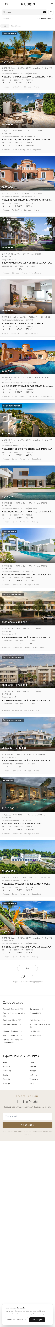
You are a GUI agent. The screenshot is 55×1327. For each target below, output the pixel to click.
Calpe (32, 1062)
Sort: (43, 19)
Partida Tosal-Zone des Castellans (13, 1041)
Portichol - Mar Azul (13, 1035)
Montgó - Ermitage (13, 1031)
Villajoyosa (34, 1079)
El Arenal (35, 1013)
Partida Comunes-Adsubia (14, 1014)
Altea (5, 1062)
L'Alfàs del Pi (8, 1071)
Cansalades (36, 1009)
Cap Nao (35, 1031)
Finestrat (6, 1066)
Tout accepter (37, 1320)
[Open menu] (51, 4)
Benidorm (33, 1066)
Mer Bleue (35, 1035)
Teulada (6, 1079)
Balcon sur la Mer (12, 1024)
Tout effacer (16, 26)
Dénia (5, 1075)
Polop (32, 1083)
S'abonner (27, 1125)
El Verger (6, 1083)
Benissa (33, 1071)
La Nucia (33, 1075)
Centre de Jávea (12, 1020)
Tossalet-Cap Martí (13, 1009)
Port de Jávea (37, 1020)
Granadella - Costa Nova (40, 1025)
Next (27, 968)
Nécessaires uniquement (16, 1320)
